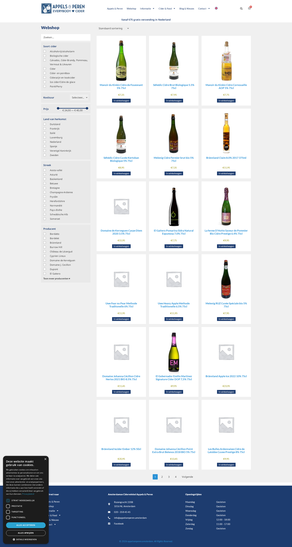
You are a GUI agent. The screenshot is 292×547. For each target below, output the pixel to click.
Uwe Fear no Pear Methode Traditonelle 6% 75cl (121, 305)
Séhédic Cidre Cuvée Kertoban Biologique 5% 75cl (121, 159)
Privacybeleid (28, 494)
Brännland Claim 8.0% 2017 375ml (226, 157)
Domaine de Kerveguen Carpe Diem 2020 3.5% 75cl (121, 232)
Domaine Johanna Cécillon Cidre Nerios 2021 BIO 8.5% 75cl (121, 378)
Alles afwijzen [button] (26, 533)
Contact (202, 8)
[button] (241, 8)
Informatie (145, 8)
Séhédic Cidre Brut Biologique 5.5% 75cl (173, 86)
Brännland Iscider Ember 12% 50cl (121, 449)
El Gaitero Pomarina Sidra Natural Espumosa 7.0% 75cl (174, 232)
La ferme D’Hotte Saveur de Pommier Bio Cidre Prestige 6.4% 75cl (226, 232)
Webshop (131, 8)
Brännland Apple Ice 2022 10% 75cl (226, 376)
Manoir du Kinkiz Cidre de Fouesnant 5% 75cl (121, 86)
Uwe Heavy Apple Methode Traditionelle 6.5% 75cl (174, 305)
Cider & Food (165, 8)
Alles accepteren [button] (25, 525)
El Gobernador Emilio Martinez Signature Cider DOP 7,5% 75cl (174, 378)
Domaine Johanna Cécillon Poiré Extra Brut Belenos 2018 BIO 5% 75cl (173, 450)
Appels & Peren (115, 8)
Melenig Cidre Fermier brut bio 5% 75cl (174, 159)
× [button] (45, 459)
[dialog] (26, 500)
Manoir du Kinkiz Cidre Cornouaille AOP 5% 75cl (226, 86)
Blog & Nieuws (186, 8)
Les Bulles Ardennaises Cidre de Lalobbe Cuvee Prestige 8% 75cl (226, 450)
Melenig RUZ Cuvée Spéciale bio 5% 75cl (226, 305)
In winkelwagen (121, 100)
